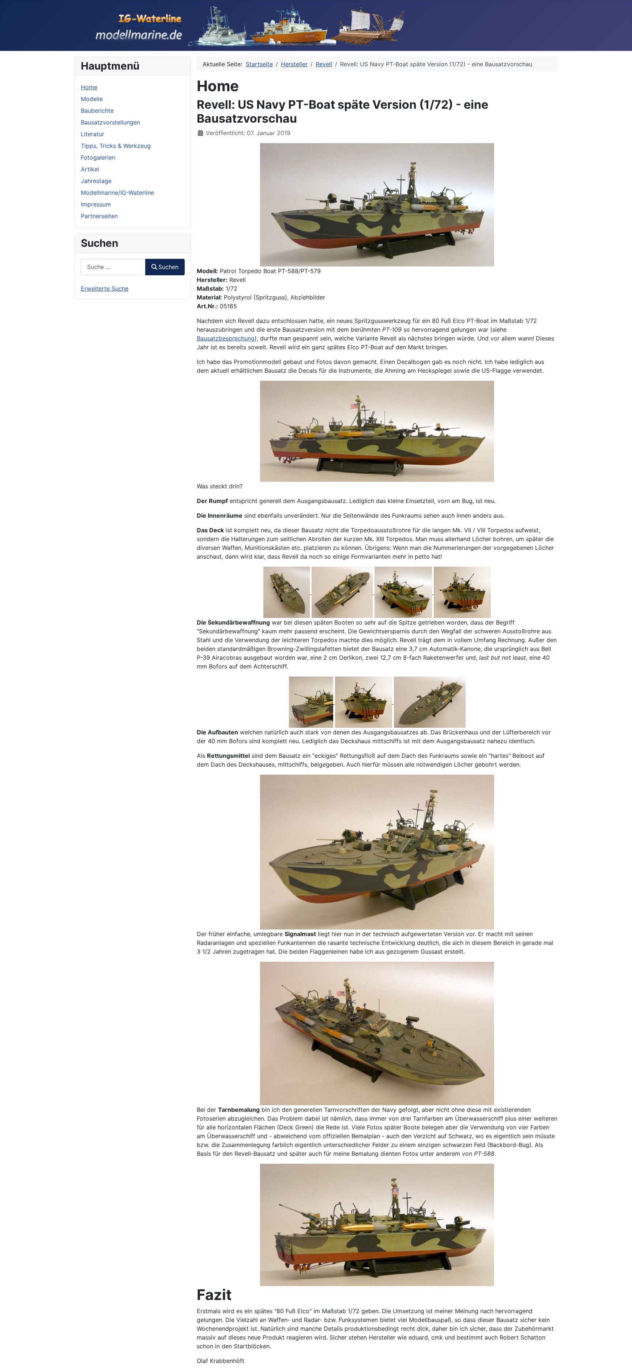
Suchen (168, 267)
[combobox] (113, 267)
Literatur (92, 134)
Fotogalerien (98, 157)
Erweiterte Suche (104, 288)
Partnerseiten (99, 216)
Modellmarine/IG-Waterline (117, 192)
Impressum (96, 204)
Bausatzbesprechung (226, 338)
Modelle (92, 99)
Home (89, 87)
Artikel (90, 169)
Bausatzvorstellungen (110, 122)
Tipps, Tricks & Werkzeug (116, 145)
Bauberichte (97, 110)
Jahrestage (96, 181)
